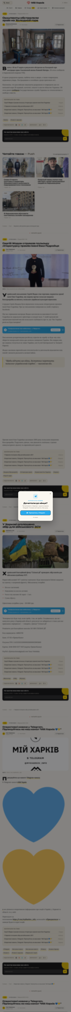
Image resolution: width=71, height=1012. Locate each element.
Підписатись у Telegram (37, 513)
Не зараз (35, 517)
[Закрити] (50, 493)
